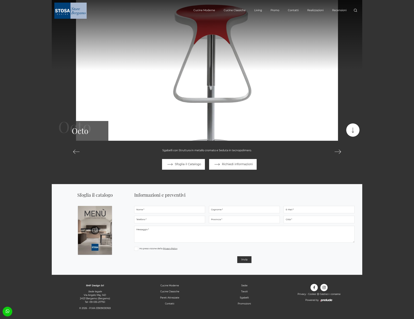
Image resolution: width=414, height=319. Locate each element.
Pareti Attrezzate (169, 297)
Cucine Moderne (204, 10)
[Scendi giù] (353, 130)
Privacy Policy (170, 248)
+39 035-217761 (97, 302)
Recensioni (339, 10)
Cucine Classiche (235, 10)
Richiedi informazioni (237, 164)
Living (258, 10)
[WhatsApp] (7, 311)
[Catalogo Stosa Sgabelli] (95, 230)
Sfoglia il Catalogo (187, 164)
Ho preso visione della (158, 248)
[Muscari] (76, 151)
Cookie (312, 294)
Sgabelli (244, 297)
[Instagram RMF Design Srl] (324, 287)
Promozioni (244, 303)
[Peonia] (337, 151)
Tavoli (244, 291)
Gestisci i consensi (330, 294)
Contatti (293, 10)
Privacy (302, 294)
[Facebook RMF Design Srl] (314, 287)
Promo (275, 10)
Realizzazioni (315, 10)
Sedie (244, 285)
